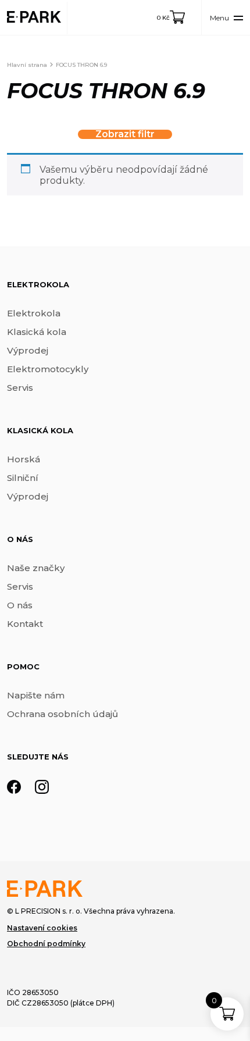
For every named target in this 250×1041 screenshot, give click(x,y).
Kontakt (25, 623)
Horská (23, 459)
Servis (20, 387)
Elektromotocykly (47, 369)
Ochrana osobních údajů (62, 713)
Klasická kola (36, 331)
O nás (20, 605)
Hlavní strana (27, 65)
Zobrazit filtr (125, 134)
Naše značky (36, 567)
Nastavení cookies (42, 928)
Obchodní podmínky (46, 943)
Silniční (22, 477)
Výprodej (27, 350)
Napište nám (36, 695)
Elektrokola (33, 313)
